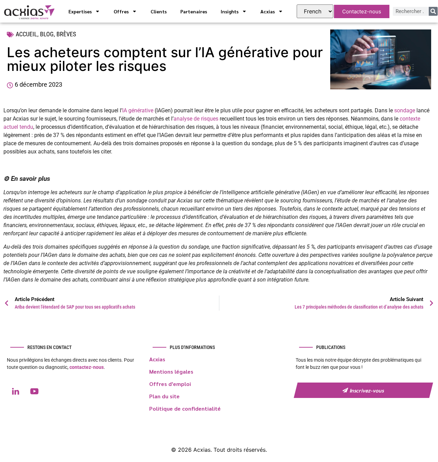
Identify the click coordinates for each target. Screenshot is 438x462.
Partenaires (193, 11)
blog (47, 34)
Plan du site (164, 396)
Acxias (267, 11)
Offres (121, 11)
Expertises (80, 11)
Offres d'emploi (170, 383)
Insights (230, 11)
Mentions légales (171, 371)
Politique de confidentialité (185, 408)
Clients (159, 11)
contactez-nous (86, 367)
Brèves (66, 34)
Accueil (26, 34)
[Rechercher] (433, 11)
